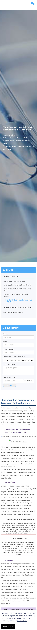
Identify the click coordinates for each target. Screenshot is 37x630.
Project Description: (9, 364)
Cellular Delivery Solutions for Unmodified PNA (17, 290)
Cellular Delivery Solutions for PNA (16, 138)
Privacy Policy (22, 621)
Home (5, 135)
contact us (4, 601)
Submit (9, 385)
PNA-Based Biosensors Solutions (13, 312)
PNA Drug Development (10, 276)
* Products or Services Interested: (14, 357)
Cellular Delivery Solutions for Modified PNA (18, 285)
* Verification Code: (9, 377)
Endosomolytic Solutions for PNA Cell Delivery (16, 295)
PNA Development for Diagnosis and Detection (17, 307)
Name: (5, 334)
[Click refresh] (28, 381)
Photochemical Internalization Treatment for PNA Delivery (18, 301)
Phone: (5, 341)
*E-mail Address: (8, 349)
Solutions (12, 135)
